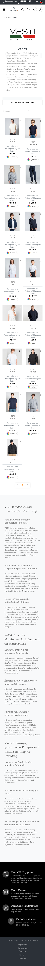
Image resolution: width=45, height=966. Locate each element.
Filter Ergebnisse (22, 102)
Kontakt (23, 955)
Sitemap (22, 958)
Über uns (22, 951)
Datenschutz (23, 948)
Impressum (22, 945)
